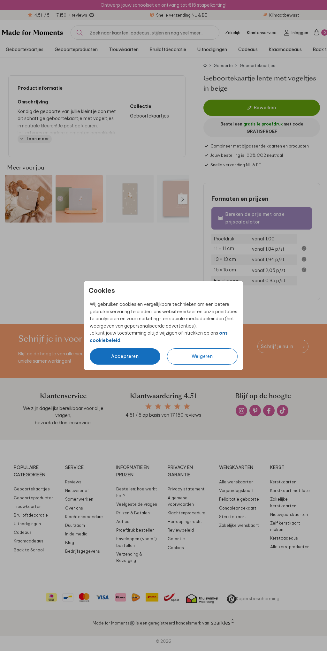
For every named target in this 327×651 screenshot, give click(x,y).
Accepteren (125, 356)
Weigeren (202, 356)
